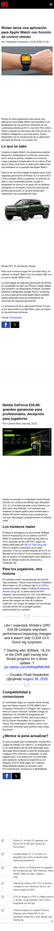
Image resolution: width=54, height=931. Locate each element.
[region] (27, 19)
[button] (27, 210)
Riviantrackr (16, 317)
